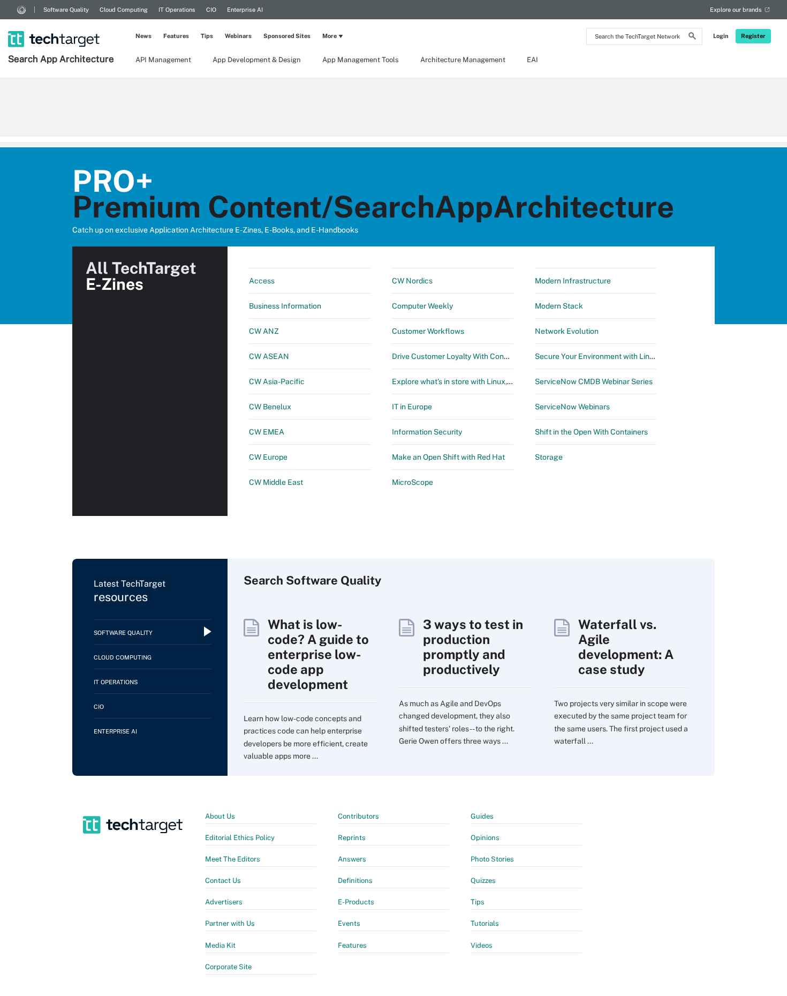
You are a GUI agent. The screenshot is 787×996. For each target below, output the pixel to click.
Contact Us (223, 881)
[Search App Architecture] (62, 25)
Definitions (355, 881)
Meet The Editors (232, 859)
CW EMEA (266, 432)
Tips (207, 36)
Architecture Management (462, 60)
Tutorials (485, 923)
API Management (163, 60)
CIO (211, 9)
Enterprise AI (245, 9)
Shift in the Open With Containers (591, 432)
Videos (482, 945)
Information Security (427, 432)
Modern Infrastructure (573, 280)
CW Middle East (276, 482)
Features (176, 36)
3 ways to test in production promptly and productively (473, 647)
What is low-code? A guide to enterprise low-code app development (318, 654)
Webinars (238, 36)
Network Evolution (567, 331)
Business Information (285, 306)
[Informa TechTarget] (21, 9)
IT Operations (176, 9)
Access (262, 280)
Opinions (485, 838)
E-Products (356, 902)
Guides (482, 816)
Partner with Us (230, 923)
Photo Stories (492, 859)
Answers (352, 859)
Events (349, 923)
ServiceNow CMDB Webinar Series (594, 381)
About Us (220, 816)
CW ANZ (264, 331)
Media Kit (220, 945)
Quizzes (483, 881)
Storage (549, 457)
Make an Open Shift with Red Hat (448, 457)
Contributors (358, 816)
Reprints (352, 838)
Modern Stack (559, 306)
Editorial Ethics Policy (240, 838)
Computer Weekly (422, 306)
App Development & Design (257, 60)
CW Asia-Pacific (277, 381)
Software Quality (66, 9)
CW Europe (268, 457)
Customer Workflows (428, 331)
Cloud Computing (124, 9)
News (143, 36)
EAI (532, 60)
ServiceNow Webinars (572, 406)
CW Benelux (270, 406)
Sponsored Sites (287, 36)
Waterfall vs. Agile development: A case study (626, 647)
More (329, 36)
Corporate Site (228, 967)
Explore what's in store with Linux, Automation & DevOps (488, 381)
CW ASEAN (269, 356)
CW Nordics (412, 280)
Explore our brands (736, 9)
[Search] (692, 37)
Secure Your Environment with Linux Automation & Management (644, 356)
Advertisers (224, 902)
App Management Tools (360, 60)
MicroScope (412, 482)
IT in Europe (412, 406)
